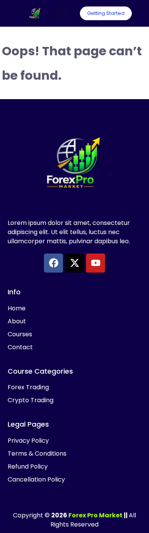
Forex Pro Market (95, 515)
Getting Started (106, 13)
